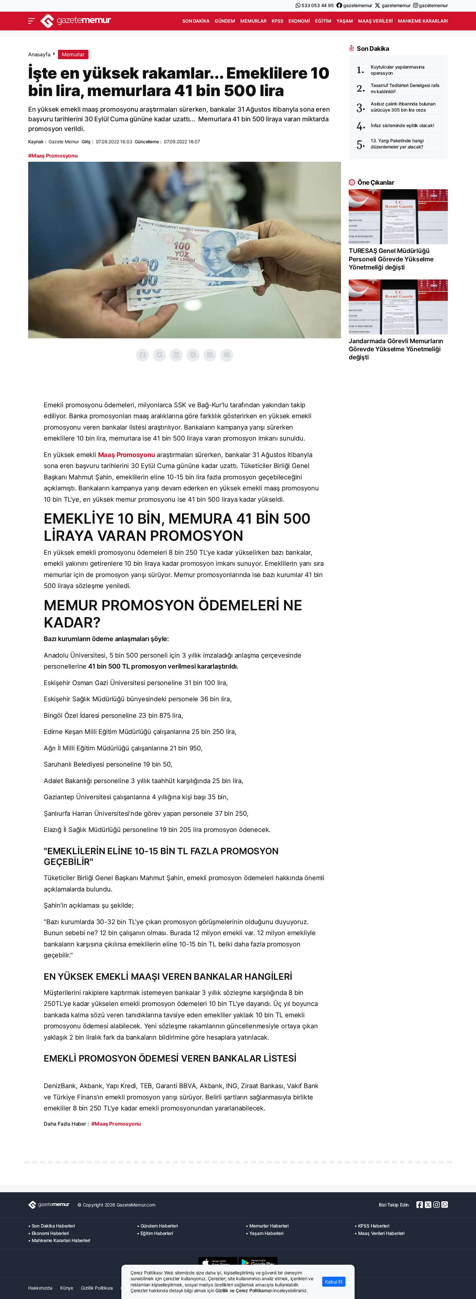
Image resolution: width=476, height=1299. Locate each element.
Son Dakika (196, 21)
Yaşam (344, 21)
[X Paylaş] (159, 355)
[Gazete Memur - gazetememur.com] (75, 20)
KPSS (277, 21)
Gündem (225, 21)
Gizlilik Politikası (97, 1288)
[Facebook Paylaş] (142, 355)
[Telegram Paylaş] (193, 355)
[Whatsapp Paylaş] (209, 355)
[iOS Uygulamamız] (217, 1263)
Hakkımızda (40, 1288)
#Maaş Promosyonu (53, 155)
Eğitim (323, 21)
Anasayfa (39, 54)
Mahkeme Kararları (423, 21)
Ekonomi (299, 21)
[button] (31, 21)
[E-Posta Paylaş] (226, 355)
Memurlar (253, 21)
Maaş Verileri (375, 21)
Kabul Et (334, 1281)
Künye (66, 1288)
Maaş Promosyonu (126, 455)
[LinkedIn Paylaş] (176, 355)
